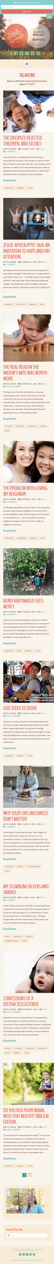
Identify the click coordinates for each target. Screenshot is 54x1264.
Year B (30, 188)
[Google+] (27, 53)
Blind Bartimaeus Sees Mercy (23, 603)
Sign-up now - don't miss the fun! (27, 2)
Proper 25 (28, 651)
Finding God (9, 651)
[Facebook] (16, 53)
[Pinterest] (33, 53)
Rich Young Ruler (34, 866)
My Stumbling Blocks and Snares (26, 889)
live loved (8, 426)
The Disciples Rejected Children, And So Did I (22, 140)
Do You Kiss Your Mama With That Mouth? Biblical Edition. (26, 1116)
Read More (9, 180)
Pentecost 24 (21, 538)
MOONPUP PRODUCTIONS (33, 1260)
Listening (8, 1048)
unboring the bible (11, 941)
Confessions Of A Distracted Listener (20, 1001)
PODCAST (30, 1249)
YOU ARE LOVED (22, 1251)
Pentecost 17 (9, 1166)
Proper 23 (20, 866)
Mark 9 (7, 936)
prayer (7, 1053)
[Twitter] (21, 53)
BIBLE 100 (15, 1249)
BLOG (23, 1249)
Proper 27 (43, 426)
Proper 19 (20, 1166)
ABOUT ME (34, 1251)
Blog (40, 149)
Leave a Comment (13, 386)
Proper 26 (33, 538)
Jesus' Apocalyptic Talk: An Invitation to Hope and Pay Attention (26, 251)
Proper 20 (17, 1053)
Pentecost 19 (9, 188)
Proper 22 (20, 188)
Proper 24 (20, 756)
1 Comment (10, 151)
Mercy (19, 651)
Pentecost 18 (42, 1048)
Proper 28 (32, 304)
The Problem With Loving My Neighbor (25, 491)
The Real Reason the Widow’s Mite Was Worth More (25, 372)
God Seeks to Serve (20, 708)
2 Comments (11, 502)
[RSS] (38, 53)
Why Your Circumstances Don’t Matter (25, 816)
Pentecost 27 (32, 426)
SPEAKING (39, 1249)
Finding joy (9, 304)
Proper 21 (29, 936)
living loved (21, 304)
